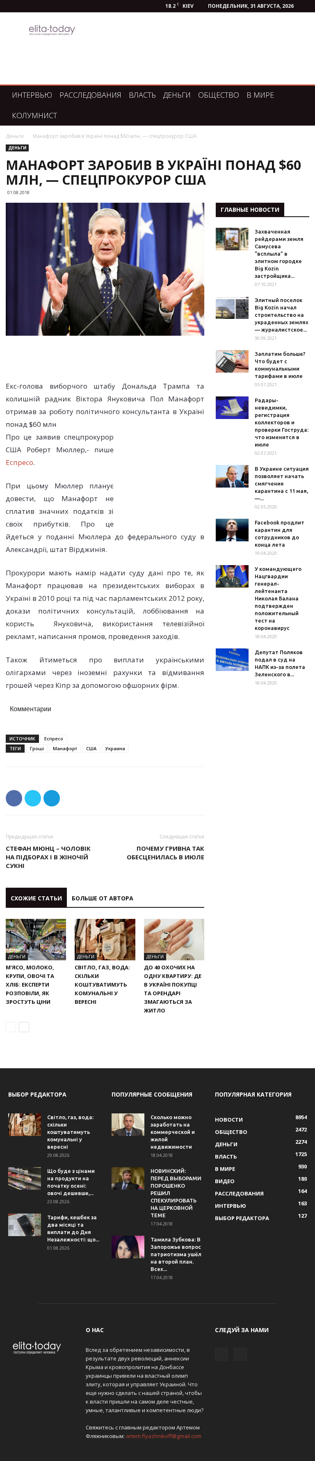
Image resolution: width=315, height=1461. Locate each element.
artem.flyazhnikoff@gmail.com (163, 1436)
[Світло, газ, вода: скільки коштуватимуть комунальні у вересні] (105, 939)
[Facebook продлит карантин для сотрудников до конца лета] (232, 530)
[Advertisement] (105, 358)
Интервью (32, 95)
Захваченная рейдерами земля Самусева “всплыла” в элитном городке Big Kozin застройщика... (279, 254)
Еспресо (19, 462)
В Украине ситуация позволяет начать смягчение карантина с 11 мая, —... (282, 483)
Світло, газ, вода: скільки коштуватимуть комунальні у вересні (102, 984)
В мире (260, 95)
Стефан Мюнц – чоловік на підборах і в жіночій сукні (48, 857)
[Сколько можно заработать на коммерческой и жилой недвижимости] (128, 1124)
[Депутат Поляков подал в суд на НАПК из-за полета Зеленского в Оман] (232, 659)
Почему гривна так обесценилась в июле (165, 852)
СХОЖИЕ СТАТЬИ (36, 898)
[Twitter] (240, 1354)
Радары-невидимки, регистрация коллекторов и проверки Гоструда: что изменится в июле (281, 422)
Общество (218, 95)
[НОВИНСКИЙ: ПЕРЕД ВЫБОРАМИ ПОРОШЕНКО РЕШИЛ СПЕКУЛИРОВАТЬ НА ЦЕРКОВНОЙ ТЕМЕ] (128, 1178)
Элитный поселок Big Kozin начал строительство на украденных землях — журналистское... (281, 314)
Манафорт (65, 748)
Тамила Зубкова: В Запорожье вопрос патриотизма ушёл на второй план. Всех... (176, 1254)
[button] (297, 95)
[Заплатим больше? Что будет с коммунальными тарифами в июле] (232, 361)
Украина (115, 748)
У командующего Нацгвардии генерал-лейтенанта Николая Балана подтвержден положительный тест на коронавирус (278, 598)
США (91, 748)
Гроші (37, 748)
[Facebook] (221, 1354)
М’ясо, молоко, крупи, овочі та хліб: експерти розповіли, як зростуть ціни (30, 984)
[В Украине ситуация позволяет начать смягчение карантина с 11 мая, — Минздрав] (232, 476)
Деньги (177, 95)
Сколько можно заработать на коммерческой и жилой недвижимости (173, 1132)
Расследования (90, 95)
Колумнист (34, 115)
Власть (142, 95)
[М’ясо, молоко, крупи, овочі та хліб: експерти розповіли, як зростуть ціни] (36, 939)
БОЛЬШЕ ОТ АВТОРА (102, 898)
